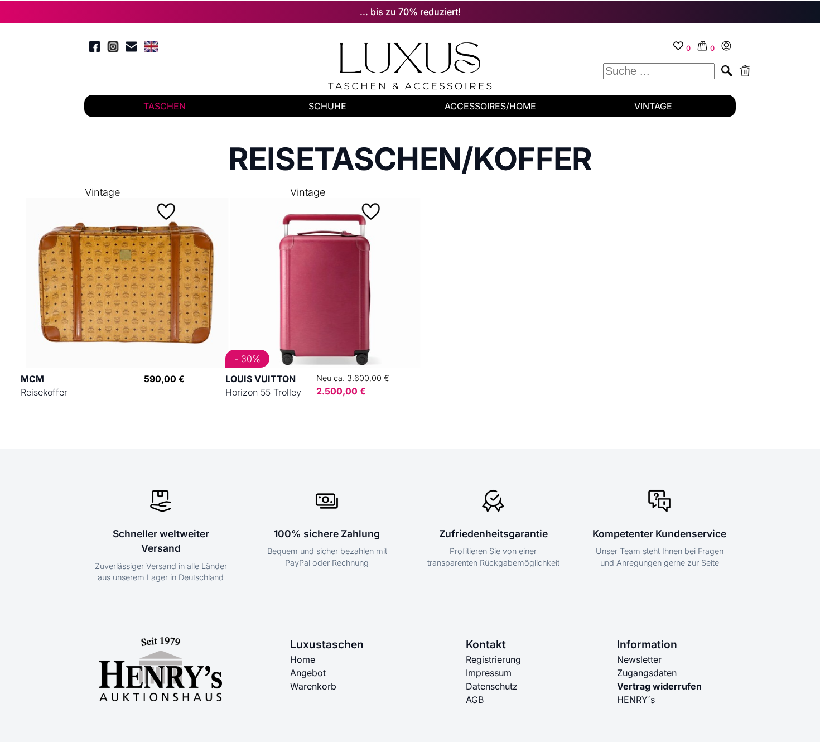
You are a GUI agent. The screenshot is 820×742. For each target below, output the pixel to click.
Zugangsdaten (647, 672)
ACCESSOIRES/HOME (490, 106)
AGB (475, 699)
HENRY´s (636, 699)
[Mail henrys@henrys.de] (131, 48)
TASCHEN (164, 106)
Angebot (308, 672)
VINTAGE (653, 106)
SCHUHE (327, 106)
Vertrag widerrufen (659, 686)
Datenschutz (492, 686)
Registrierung (493, 659)
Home (302, 659)
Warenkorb (313, 686)
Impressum (489, 672)
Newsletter (639, 659)
